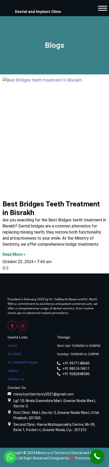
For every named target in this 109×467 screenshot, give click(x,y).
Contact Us (16, 379)
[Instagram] (22, 325)
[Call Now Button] (97, 456)
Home (12, 345)
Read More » (14, 254)
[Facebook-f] (12, 325)
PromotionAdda (88, 458)
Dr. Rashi (14, 354)
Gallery (13, 370)
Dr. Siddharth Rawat (23, 362)
